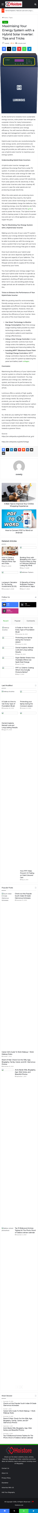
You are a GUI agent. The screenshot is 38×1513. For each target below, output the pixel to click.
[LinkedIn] (11, 449)
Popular (17, 621)
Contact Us (5, 1468)
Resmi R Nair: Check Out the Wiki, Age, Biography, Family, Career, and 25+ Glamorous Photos (18, 1062)
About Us (5, 1473)
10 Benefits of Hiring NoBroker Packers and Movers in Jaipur (27, 584)
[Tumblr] (15, 449)
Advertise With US (8, 1487)
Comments (31, 621)
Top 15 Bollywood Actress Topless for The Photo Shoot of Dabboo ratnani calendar (25, 1230)
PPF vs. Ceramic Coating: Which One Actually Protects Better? (24, 670)
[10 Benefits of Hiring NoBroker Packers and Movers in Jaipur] (28, 575)
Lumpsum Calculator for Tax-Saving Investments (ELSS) (9, 584)
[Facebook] (3, 449)
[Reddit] (23, 449)
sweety (7, 43)
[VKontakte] (27, 449)
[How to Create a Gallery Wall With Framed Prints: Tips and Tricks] (10, 551)
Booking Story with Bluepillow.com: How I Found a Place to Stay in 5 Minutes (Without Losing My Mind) (28, 561)
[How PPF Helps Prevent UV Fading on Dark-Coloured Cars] (28, 790)
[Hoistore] (13, 4)
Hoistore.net (19, 1505)
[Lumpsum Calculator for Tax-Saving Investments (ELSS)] (10, 575)
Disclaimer (5, 1483)
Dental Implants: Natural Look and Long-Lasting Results (24, 650)
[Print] (3, 453)
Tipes (11, 17)
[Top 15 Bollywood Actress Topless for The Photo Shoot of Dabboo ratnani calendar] (7, 1305)
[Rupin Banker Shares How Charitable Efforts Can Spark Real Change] (8, 660)
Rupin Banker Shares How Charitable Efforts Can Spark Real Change (25, 660)
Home (5, 17)
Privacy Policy (6, 1478)
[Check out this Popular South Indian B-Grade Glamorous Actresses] (7, 971)
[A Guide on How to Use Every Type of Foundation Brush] (8, 630)
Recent (5, 621)
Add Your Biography (8, 1492)
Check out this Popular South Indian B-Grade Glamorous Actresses (23, 896)
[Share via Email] (31, 449)
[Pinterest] (19, 449)
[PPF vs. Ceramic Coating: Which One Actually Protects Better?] (8, 671)
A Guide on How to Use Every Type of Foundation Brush (24, 630)
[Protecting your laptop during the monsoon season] (8, 640)
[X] (7, 449)
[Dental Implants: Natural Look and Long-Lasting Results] (8, 650)
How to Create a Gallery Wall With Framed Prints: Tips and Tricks (9, 560)
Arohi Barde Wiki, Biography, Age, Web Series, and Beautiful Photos (25, 1072)
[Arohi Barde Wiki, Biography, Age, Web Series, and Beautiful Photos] (7, 1147)
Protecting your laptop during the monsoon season (23, 640)
